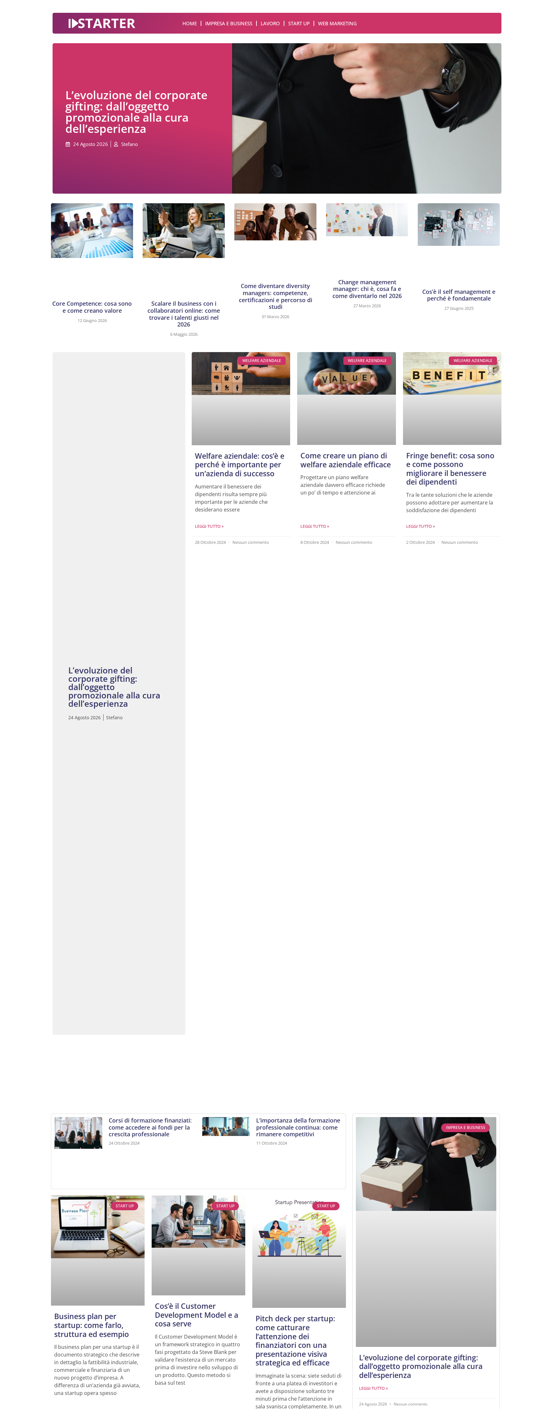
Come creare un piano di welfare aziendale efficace (345, 460)
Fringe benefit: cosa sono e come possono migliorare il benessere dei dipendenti (450, 468)
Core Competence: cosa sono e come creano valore (92, 307)
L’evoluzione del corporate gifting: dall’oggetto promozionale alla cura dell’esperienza (421, 1366)
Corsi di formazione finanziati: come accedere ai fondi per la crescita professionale (150, 1127)
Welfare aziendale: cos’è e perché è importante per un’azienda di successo (239, 465)
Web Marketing (337, 23)
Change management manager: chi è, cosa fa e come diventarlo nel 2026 (367, 289)
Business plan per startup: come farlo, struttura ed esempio (91, 1325)
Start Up (299, 23)
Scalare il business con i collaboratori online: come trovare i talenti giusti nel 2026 (183, 314)
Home (189, 23)
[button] (67, 1068)
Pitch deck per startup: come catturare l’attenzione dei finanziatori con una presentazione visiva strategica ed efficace (295, 1340)
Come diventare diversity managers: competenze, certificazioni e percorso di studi (275, 296)
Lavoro (270, 23)
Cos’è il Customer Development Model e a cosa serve (196, 1315)
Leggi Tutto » (209, 526)
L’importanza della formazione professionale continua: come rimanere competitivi (298, 1127)
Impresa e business (228, 23)
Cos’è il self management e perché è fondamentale (458, 295)
